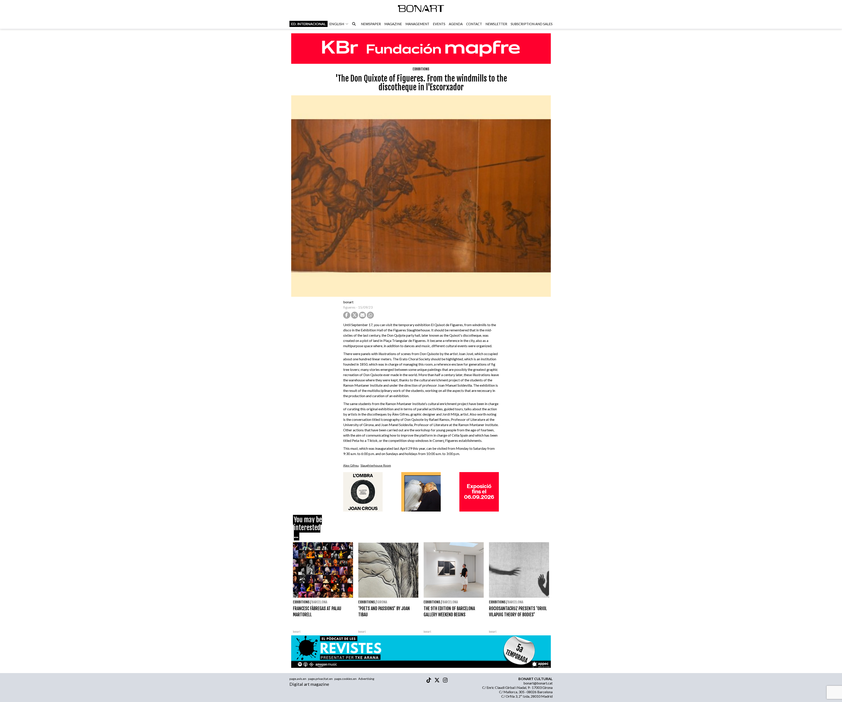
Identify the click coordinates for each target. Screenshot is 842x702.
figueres (349, 307)
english (336, 24)
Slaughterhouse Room (375, 465)
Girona (382, 602)
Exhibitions (421, 69)
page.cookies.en (345, 679)
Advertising (366, 679)
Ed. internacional (308, 24)
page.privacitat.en (320, 679)
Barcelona (319, 602)
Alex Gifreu (351, 465)
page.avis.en (297, 679)
